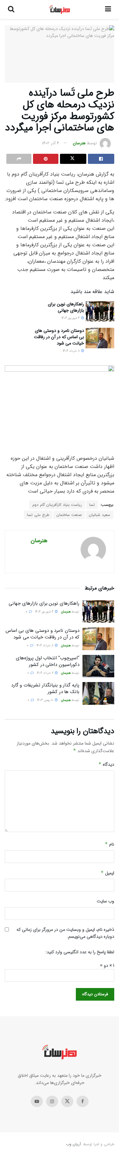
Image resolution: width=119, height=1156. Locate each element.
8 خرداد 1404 (72, 351)
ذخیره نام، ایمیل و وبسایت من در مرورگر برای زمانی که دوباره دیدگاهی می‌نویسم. (65, 933)
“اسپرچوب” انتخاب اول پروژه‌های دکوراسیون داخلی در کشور (47, 661)
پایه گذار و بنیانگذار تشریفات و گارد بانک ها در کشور (45, 688)
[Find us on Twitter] (67, 1101)
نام (109, 844)
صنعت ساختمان (69, 515)
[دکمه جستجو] (11, 9)
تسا (92, 505)
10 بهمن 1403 (45, 700)
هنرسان (79, 143)
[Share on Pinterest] (45, 159)
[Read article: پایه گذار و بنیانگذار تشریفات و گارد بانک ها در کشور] (98, 693)
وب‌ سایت (105, 901)
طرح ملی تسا (38, 515)
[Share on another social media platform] (18, 159)
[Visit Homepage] (59, 9)
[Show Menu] (108, 9)
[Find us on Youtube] (37, 1101)
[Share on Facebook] (101, 159)
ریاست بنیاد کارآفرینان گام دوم (57, 505)
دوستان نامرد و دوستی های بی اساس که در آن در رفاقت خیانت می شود (59, 336)
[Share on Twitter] (73, 159)
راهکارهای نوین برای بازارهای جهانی (66, 307)
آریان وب (73, 1144)
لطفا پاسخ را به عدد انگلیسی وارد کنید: (79, 952)
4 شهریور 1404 (71, 318)
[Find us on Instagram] (52, 1101)
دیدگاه (106, 764)
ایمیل (107, 873)
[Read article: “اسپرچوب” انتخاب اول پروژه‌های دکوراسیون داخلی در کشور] (98, 666)
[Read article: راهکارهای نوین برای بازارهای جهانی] (100, 311)
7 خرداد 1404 (45, 673)
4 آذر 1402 (50, 143)
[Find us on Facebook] (82, 1101)
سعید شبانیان (99, 515)
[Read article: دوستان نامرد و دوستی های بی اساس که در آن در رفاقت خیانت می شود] (100, 338)
